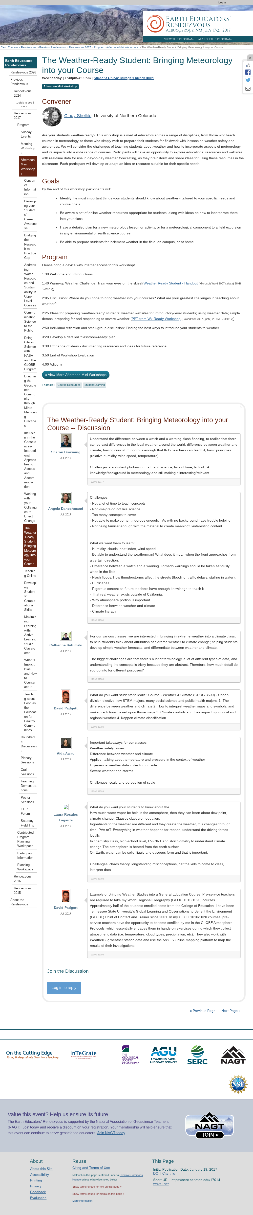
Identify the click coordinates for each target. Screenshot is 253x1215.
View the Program (179, 39)
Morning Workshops (28, 148)
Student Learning (94, 384)
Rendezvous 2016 (23, 879)
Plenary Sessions (27, 760)
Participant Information (25, 856)
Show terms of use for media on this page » (98, 1193)
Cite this (168, 1173)
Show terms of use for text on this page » (97, 1186)
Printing (36, 1180)
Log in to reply (64, 988)
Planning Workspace (25, 867)
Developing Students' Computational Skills (30, 596)
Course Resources (69, 384)
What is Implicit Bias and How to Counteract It (30, 673)
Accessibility (39, 1175)
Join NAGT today (111, 1133)
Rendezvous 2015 (23, 891)
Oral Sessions (27, 772)
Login (222, 2)
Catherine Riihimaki (65, 645)
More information (82, 1200)
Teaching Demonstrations (28, 786)
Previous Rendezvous (52, 47)
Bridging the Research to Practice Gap (30, 247)
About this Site (41, 1169)
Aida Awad (66, 753)
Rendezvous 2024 (23, 93)
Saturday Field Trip (27, 823)
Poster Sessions (27, 800)
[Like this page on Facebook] (248, 65)
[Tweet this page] (248, 80)
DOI (156, 1173)
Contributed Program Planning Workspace (25, 839)
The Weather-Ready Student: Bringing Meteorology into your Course (30, 546)
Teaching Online (30, 573)
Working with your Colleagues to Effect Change (30, 507)
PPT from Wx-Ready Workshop (156, 319)
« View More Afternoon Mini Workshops (75, 375)
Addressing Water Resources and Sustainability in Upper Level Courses (30, 285)
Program (99, 47)
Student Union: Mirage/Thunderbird (124, 78)
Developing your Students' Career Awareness (30, 215)
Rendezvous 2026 (23, 72)
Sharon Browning (66, 452)
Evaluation (38, 1198)
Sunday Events (26, 134)
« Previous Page (202, 1011)
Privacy (36, 1186)
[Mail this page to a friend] (248, 89)
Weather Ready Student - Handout (171, 283)
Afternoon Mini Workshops (123, 47)
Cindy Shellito (77, 115)
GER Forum (25, 811)
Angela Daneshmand (65, 509)
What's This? (161, 1183)
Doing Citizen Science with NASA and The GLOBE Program (30, 353)
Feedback (38, 1192)
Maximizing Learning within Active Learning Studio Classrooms (30, 635)
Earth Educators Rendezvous (18, 47)
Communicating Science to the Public (30, 321)
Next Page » (230, 1011)
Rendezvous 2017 (80, 47)
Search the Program (215, 39)
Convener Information (30, 187)
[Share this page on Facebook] (248, 72)
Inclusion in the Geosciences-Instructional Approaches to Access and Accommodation (30, 460)
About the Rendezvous (19, 902)
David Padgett (66, 708)
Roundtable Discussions (29, 744)
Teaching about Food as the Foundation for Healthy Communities (30, 712)
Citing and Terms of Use (91, 1168)
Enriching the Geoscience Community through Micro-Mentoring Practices (30, 401)
